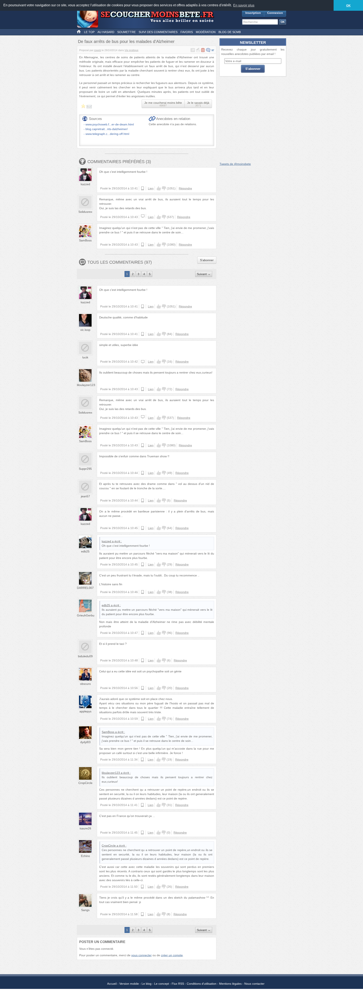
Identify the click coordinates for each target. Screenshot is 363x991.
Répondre (185, 188)
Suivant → (203, 274)
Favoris (186, 32)
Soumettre (126, 32)
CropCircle (85, 783)
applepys (85, 711)
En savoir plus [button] (243, 5)
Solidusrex (85, 211)
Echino (85, 856)
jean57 (85, 496)
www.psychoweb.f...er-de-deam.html (109, 124)
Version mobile (129, 983)
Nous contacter (254, 983)
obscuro (85, 683)
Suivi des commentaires (158, 32)
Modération (206, 32)
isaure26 (85, 828)
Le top (89, 32)
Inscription (253, 13)
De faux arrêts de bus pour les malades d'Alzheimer (126, 41)
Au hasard (105, 32)
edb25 (85, 551)
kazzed (85, 184)
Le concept (161, 983)
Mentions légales (230, 983)
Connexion (275, 13)
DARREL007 (85, 587)
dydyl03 (85, 742)
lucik (85, 357)
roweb (97, 50)
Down (164, 188)
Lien (151, 188)
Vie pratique (131, 50)
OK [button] (348, 5)
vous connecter (141, 955)
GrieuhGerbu (85, 615)
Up (159, 188)
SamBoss (85, 240)
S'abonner (207, 260)
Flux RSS (178, 983)
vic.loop (85, 329)
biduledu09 (85, 656)
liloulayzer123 (86, 385)
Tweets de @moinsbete (235, 164)
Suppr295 (85, 468)
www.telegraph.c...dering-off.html (107, 134)
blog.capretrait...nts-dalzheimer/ (106, 129)
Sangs (85, 910)
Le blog (146, 983)
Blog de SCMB (229, 32)
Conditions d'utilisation (201, 983)
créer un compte (172, 955)
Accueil (112, 983)
